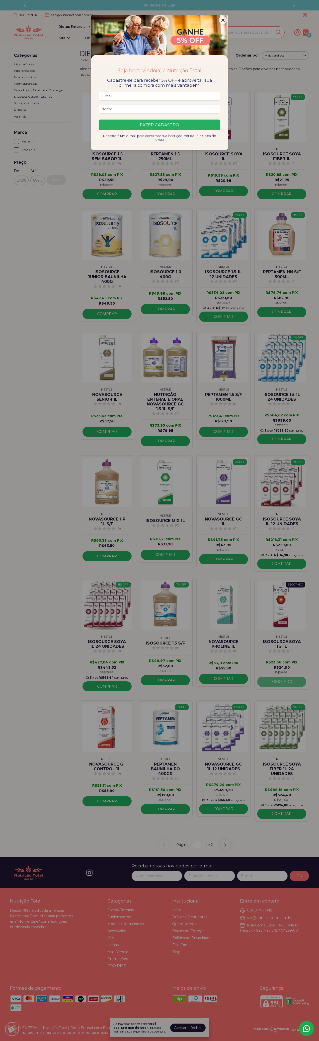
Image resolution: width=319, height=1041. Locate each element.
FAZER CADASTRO (159, 124)
